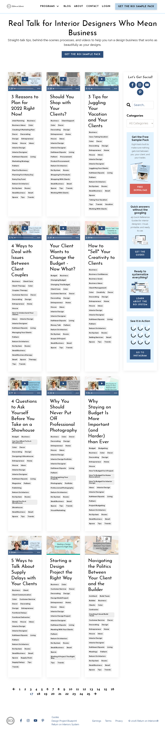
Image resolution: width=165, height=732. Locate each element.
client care (28, 281)
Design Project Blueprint (64, 721)
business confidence (98, 274)
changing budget (58, 280)
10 (70, 689)
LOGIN (106, 6)
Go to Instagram (140, 354)
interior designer (19, 152)
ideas (31, 143)
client (25, 590)
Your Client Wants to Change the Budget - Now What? (62, 258)
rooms (27, 188)
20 (52, 693)
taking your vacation (98, 200)
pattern (15, 166)
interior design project (60, 616)
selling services (96, 337)
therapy (32, 359)
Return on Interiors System (65, 724)
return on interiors (20, 184)
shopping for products (60, 175)
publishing (16, 488)
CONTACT (92, 6)
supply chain (26, 658)
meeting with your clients (62, 629)
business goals (95, 279)
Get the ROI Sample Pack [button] (136, 6)
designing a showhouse (22, 456)
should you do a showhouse (19, 502)
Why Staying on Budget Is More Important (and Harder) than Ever (99, 421)
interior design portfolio (61, 459)
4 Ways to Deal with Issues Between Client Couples (22, 261)
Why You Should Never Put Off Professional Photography (63, 416)
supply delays (18, 662)
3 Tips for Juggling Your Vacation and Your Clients (98, 111)
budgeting (103, 448)
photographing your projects (59, 478)
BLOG (67, 6)
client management (97, 288)
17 (31, 693)
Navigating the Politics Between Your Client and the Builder (100, 575)
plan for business (20, 170)
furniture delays (19, 613)
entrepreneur (27, 139)
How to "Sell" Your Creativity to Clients (101, 255)
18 (38, 693)
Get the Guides (140, 253)
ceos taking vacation (98, 137)
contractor (93, 609)
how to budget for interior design (100, 482)
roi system (17, 188)
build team (105, 596)
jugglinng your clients (98, 168)
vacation (109, 204)
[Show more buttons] (39, 88)
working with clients (60, 193)
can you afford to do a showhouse (21, 442)
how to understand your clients (23, 313)
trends (31, 197)
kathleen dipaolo (20, 157)
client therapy (18, 286)
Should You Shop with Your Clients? (62, 106)
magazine (16, 483)
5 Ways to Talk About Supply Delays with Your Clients (24, 572)
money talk (56, 325)
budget (54, 275)
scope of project (58, 338)
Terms (108, 721)
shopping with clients (60, 179)
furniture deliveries (21, 617)
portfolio (68, 483)
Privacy (119, 721)
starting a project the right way (63, 657)
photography (56, 483)
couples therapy (19, 290)
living (33, 157)
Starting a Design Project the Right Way (61, 569)
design (15, 139)
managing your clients (22, 332)
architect (93, 596)
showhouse (17, 507)
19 (45, 693)
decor (15, 134)
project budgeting (97, 505)
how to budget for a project (101, 471)
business (31, 121)
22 (66, 693)
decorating (25, 134)
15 (105, 689)
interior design (18, 148)
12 (84, 689)
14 (98, 689)
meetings (93, 652)
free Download (140, 188)
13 (91, 689)
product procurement (60, 161)
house (23, 143)
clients (92, 605)
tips (23, 197)
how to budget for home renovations (100, 476)
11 (77, 689)
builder (92, 600)
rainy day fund (18, 179)
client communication (21, 595)
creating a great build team (98, 615)
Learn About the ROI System (140, 302)
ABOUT (78, 6)
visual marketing (58, 510)
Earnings (96, 721)
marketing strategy (20, 161)
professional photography (62, 488)
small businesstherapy (22, 355)
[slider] (24, 88)
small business (18, 193)
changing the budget (60, 284)
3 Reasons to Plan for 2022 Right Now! (24, 106)
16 (112, 689)
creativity (101, 292)
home (14, 143)
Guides (55, 717)
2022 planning (18, 121)
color (31, 125)
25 (88, 693)
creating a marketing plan (23, 130)
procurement (66, 157)
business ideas (19, 125)
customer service (20, 295)
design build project (59, 598)
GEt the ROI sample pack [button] (83, 54)
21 (59, 693)
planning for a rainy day (22, 175)
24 (81, 693)
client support (68, 121)
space (15, 197)
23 (74, 693)
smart (30, 193)
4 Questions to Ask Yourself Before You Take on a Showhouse (24, 416)
